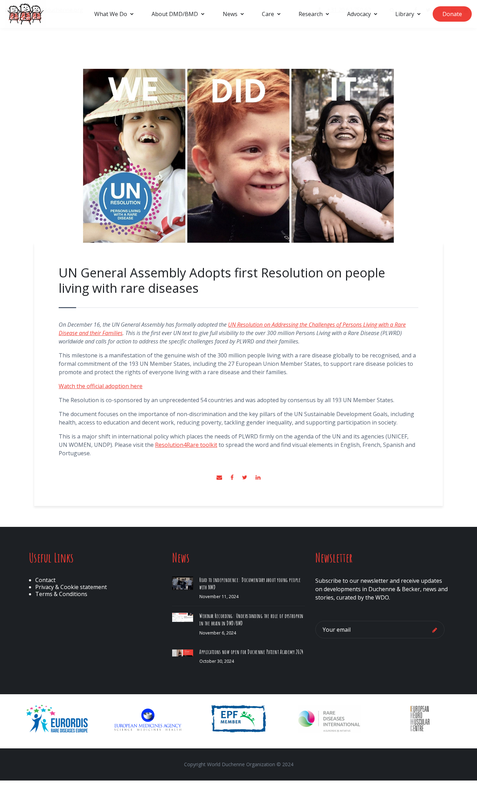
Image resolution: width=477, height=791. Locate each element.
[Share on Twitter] (245, 477)
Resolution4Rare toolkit (186, 445)
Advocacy (359, 14)
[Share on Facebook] (232, 477)
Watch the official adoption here (100, 386)
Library (404, 14)
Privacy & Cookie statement (71, 587)
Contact (45, 580)
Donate (452, 14)
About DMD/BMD (175, 14)
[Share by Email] (220, 477)
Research (311, 14)
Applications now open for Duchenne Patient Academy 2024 (251, 651)
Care (268, 14)
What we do (110, 14)
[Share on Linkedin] (258, 477)
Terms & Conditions (61, 594)
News (230, 14)
